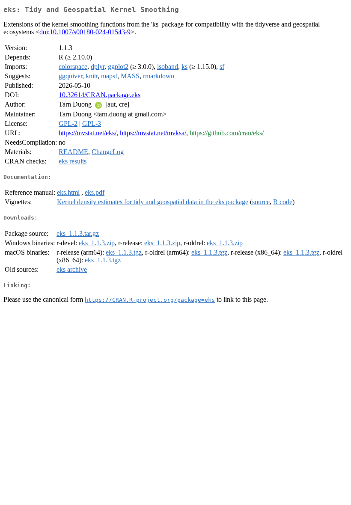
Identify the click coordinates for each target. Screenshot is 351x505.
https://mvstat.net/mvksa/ (153, 133)
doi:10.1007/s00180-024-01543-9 (85, 32)
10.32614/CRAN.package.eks (99, 94)
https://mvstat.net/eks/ (87, 133)
